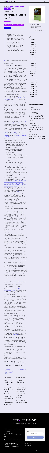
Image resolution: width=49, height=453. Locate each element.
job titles (13, 132)
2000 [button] (33, 96)
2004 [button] (34, 88)
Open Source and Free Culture (11, 24)
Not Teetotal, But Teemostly (22, 370)
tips (8, 187)
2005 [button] (34, 86)
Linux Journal (7, 99)
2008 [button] (34, 80)
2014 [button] (33, 67)
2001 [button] (34, 94)
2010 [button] (34, 75)
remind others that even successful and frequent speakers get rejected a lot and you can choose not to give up (15, 185)
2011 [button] (33, 73)
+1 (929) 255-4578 (9, 433)
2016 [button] (33, 63)
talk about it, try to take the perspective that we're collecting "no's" (15, 181)
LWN (14, 99)
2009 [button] (34, 78)
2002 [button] (34, 92)
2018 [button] (33, 59)
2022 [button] (33, 50)
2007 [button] (34, 82)
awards (6, 132)
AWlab (47, 450)
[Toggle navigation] (44, 1)
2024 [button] (33, 46)
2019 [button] (33, 57)
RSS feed (28, 443)
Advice (21, 24)
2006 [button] (34, 84)
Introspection (7, 21)
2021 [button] (33, 52)
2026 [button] (33, 42)
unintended (15, 334)
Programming (7, 28)
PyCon (5, 60)
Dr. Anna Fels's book (15, 122)
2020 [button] (33, 54)
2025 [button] (33, 44)
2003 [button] (34, 90)
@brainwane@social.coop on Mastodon (14, 439)
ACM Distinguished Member (12, 289)
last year (18, 191)
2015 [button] (33, 65)
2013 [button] (33, 69)
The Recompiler (22, 98)
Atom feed (28, 445)
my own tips (21, 212)
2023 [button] (33, 48)
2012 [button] (33, 71)
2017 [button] (33, 61)
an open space (18, 281)
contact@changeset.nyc (10, 438)
